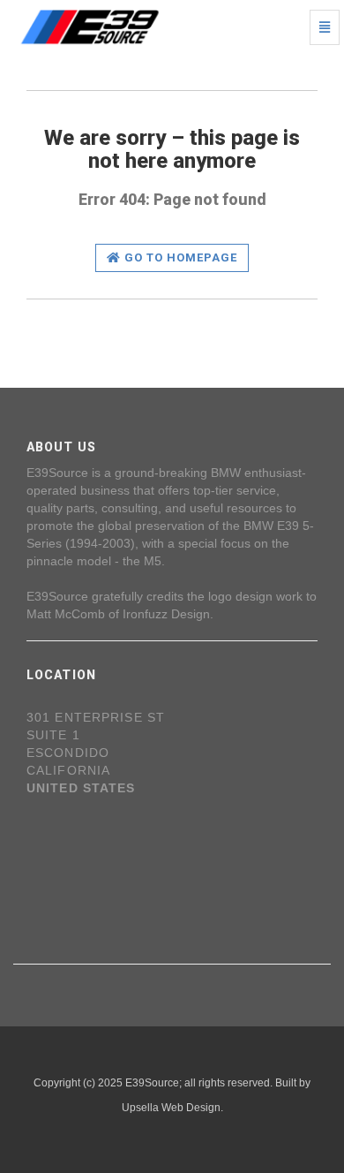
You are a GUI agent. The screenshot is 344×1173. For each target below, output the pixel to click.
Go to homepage (179, 257)
